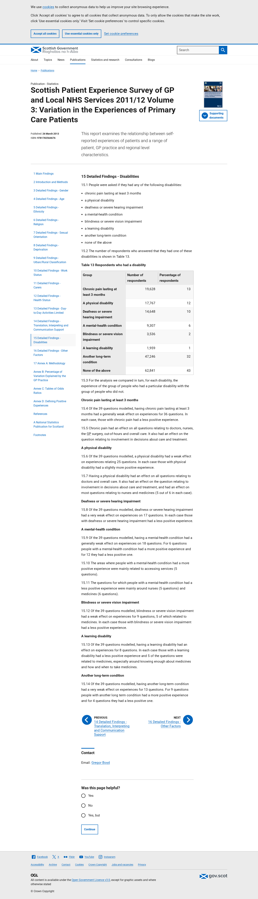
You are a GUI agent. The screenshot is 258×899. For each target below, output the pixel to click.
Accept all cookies (45, 33)
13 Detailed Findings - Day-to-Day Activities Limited (50, 310)
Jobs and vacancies (122, 864)
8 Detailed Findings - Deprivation (46, 247)
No (90, 805)
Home (34, 70)
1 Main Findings (44, 173)
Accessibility (37, 864)
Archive (53, 864)
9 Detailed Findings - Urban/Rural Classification (50, 260)
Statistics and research (105, 59)
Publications (77, 59)
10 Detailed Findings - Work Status (50, 272)
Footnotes (40, 435)
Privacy (142, 864)
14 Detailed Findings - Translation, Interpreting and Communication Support (51, 325)
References (40, 414)
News (61, 59)
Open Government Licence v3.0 (91, 880)
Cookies (79, 864)
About (34, 59)
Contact (66, 864)
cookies (48, 7)
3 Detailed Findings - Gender (51, 190)
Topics (48, 59)
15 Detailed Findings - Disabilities (47, 340)
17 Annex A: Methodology (49, 363)
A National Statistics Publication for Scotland (49, 424)
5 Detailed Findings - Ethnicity (46, 209)
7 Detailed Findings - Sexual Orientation (51, 235)
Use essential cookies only (81, 33)
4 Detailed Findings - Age (49, 199)
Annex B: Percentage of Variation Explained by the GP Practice (50, 376)
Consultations (133, 59)
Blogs (151, 59)
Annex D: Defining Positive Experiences (50, 403)
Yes (91, 796)
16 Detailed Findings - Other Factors (51, 353)
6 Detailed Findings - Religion (46, 222)
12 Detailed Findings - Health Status (47, 298)
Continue (89, 829)
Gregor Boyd (100, 763)
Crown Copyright (97, 864)
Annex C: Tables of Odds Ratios (49, 391)
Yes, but (94, 815)
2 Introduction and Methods (51, 182)
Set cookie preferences (121, 34)
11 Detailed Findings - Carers (47, 285)
